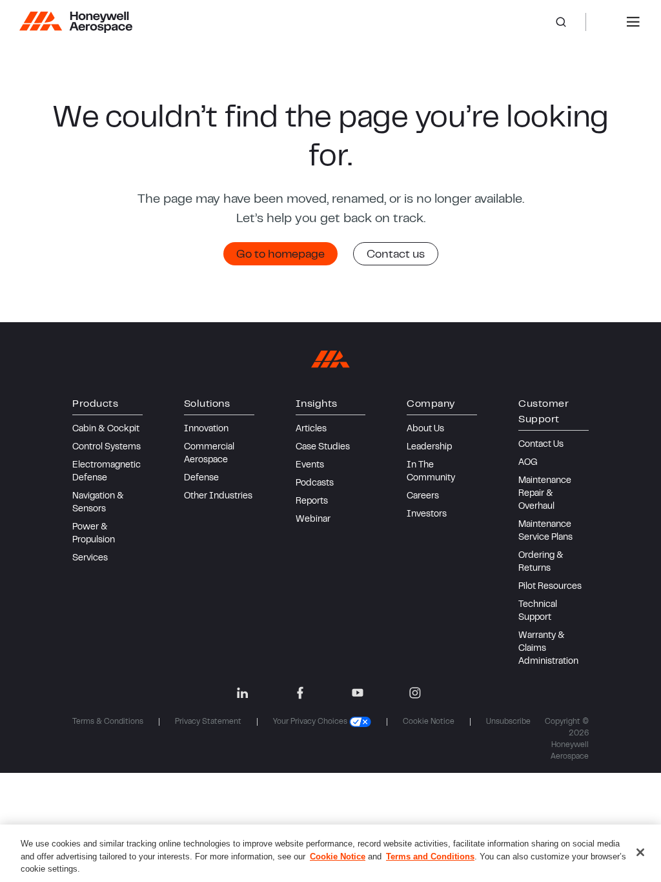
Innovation (206, 429)
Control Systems (106, 447)
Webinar (313, 520)
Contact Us (541, 445)
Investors (427, 514)
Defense (201, 478)
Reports (312, 502)
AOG (528, 463)
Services (90, 558)
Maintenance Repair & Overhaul (544, 494)
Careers (423, 496)
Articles (311, 429)
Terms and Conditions (430, 856)
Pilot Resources (550, 587)
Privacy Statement (208, 722)
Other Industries (218, 496)
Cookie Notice (428, 722)
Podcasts (315, 483)
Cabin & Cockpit (105, 429)
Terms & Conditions (107, 722)
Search (570, 22)
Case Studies (323, 447)
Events (310, 465)
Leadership (429, 447)
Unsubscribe (508, 722)
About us (425, 429)
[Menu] (633, 22)
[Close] (640, 852)
